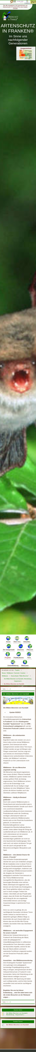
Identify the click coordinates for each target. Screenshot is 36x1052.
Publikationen (19, 657)
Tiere (29, 657)
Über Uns (17, 642)
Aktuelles (26, 642)
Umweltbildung (12, 665)
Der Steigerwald (8, 650)
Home (8, 642)
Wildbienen (5, 676)
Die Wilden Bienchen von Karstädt (14, 684)
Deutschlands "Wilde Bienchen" (20, 676)
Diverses (20, 650)
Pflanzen (30, 650)
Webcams (25, 665)
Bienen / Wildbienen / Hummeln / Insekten (13, 673)
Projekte (8, 657)
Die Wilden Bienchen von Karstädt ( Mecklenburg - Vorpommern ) (18, 680)
